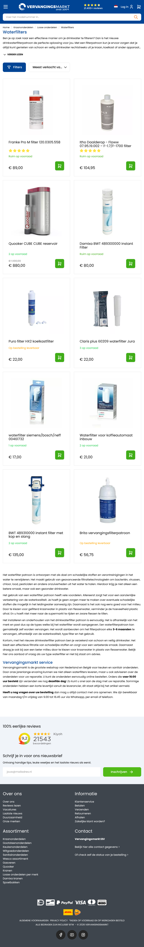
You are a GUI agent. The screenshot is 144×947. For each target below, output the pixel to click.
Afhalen (80, 817)
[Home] (44, 7)
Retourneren (83, 813)
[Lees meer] (59, 166)
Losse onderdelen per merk (20, 874)
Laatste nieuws (12, 813)
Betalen (80, 805)
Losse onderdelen (47, 27)
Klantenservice (84, 801)
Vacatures (9, 809)
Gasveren (9, 863)
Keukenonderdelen (15, 847)
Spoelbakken (11, 882)
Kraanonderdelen (23, 27)
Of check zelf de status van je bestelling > (101, 855)
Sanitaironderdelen (15, 855)
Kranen (7, 870)
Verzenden (82, 809)
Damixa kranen (13, 878)
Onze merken (11, 821)
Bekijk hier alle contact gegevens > (97, 847)
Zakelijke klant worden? (90, 821)
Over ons (8, 801)
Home (6, 27)
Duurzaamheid (12, 817)
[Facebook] (60, 934)
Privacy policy (59, 920)
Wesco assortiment (15, 859)
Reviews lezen (12, 805)
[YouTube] (72, 934)
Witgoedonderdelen (16, 851)
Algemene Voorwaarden (34, 920)
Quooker (8, 866)
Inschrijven (119, 772)
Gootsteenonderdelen (17, 843)
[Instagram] (83, 934)
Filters (17, 67)
